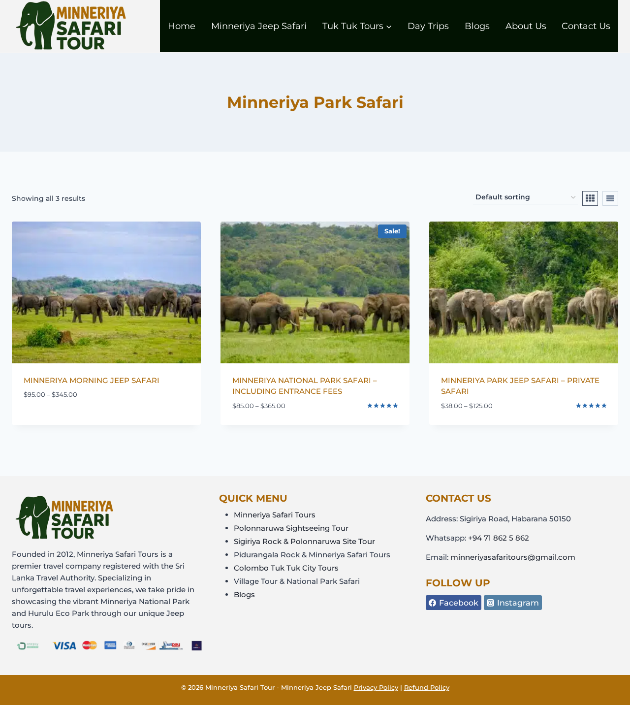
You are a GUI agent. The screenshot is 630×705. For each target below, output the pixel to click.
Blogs (477, 26)
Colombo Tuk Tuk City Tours (286, 568)
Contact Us (586, 26)
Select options (52, 424)
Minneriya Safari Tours (274, 514)
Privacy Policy (376, 687)
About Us (525, 26)
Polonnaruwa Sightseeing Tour (291, 528)
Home (181, 26)
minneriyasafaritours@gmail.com (512, 557)
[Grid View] (590, 198)
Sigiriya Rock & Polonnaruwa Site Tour (304, 541)
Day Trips (428, 26)
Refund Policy (426, 687)
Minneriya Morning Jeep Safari (91, 380)
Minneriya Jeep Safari (259, 26)
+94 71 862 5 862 (498, 538)
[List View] (610, 198)
